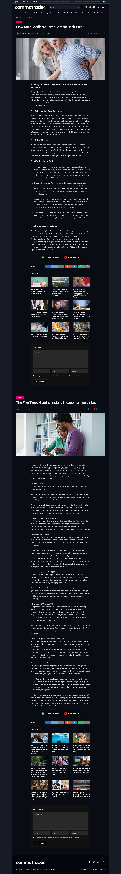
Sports (84, 13)
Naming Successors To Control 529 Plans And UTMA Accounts (38, 291)
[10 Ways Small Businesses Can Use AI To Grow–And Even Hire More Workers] (81, 327)
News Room (23, 33)
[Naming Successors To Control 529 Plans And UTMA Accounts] (39, 282)
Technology (44, 13)
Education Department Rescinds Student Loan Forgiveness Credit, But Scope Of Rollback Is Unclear (80, 293)
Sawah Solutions (50, 869)
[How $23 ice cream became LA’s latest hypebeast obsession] (60, 785)
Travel (90, 13)
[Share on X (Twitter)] (91, 33)
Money (19, 22)
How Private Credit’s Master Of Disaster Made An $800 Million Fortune (60, 336)
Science (77, 13)
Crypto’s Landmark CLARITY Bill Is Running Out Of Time (39, 335)
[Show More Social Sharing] (103, 33)
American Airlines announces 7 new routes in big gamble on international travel (81, 795)
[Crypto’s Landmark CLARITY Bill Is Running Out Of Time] (39, 327)
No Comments (40, 33)
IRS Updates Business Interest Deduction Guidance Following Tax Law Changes (81, 315)
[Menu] (16, 13)
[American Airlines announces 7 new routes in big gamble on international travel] (81, 785)
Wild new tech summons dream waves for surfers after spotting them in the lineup (60, 748)
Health (63, 13)
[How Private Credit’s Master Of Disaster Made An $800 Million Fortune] (60, 327)
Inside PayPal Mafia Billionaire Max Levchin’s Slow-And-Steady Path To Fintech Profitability (60, 315)
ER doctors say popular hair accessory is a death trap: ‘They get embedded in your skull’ (81, 748)
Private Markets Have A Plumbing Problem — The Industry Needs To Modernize (60, 292)
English (36, 1)
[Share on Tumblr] (100, 33)
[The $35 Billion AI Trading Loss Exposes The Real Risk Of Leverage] (39, 305)
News (20, 13)
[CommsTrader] (30, 7)
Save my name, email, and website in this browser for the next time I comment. (57, 376)
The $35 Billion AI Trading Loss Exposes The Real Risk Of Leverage (39, 314)
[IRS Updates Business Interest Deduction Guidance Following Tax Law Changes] (81, 305)
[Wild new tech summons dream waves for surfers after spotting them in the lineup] (60, 738)
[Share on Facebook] (88, 33)
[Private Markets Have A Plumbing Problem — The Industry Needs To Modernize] (60, 282)
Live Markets (27, 1)
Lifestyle (69, 13)
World (96, 13)
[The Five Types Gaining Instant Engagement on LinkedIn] (60, 434)
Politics (36, 13)
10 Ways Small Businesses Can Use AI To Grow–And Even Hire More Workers (81, 336)
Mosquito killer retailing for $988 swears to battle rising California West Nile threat (81, 771)
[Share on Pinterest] (94, 33)
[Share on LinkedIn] (97, 33)
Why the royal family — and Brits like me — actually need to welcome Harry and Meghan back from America (39, 749)
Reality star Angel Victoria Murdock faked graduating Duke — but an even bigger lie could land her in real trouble (39, 796)
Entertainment (54, 13)
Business (27, 13)
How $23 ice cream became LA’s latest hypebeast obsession (60, 794)
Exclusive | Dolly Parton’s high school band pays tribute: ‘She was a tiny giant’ (59, 771)
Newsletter (101, 7)
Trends (104, 13)
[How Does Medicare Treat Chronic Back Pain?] (60, 59)
